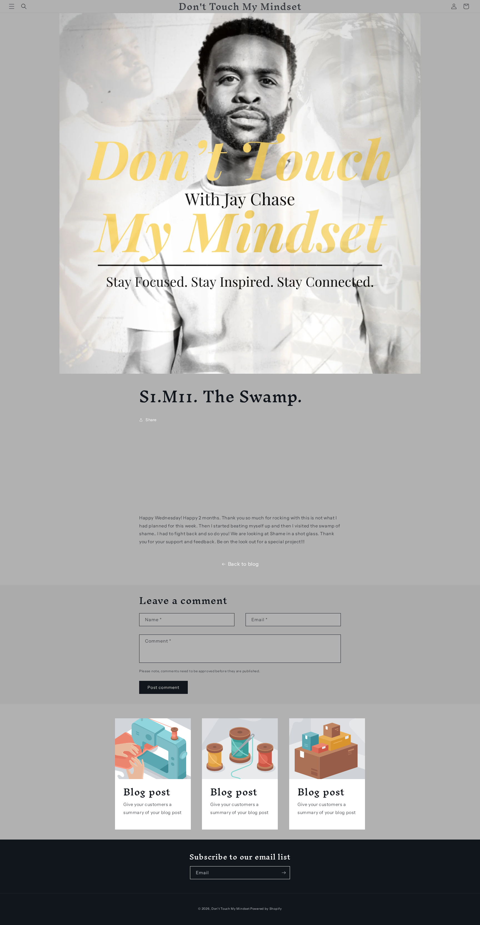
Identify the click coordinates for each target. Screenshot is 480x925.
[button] (12, 6)
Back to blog (243, 564)
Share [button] (151, 419)
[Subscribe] (284, 872)
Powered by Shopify (266, 909)
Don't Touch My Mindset (230, 909)
